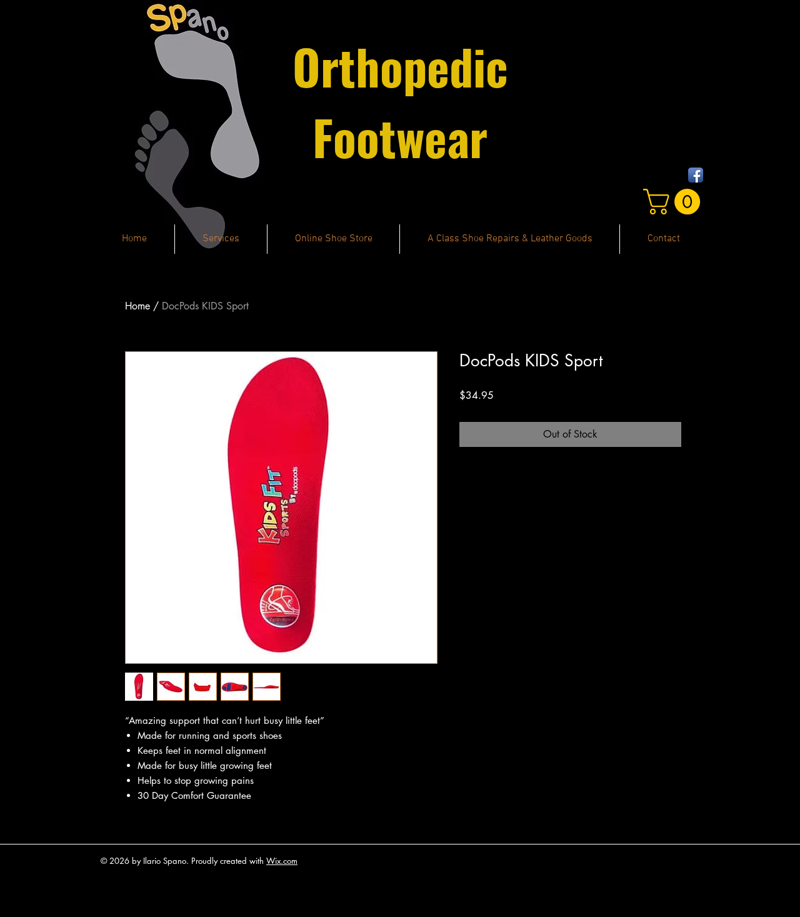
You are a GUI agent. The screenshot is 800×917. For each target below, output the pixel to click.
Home (137, 306)
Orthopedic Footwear (400, 101)
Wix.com (282, 860)
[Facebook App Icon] (695, 175)
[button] (674, 201)
